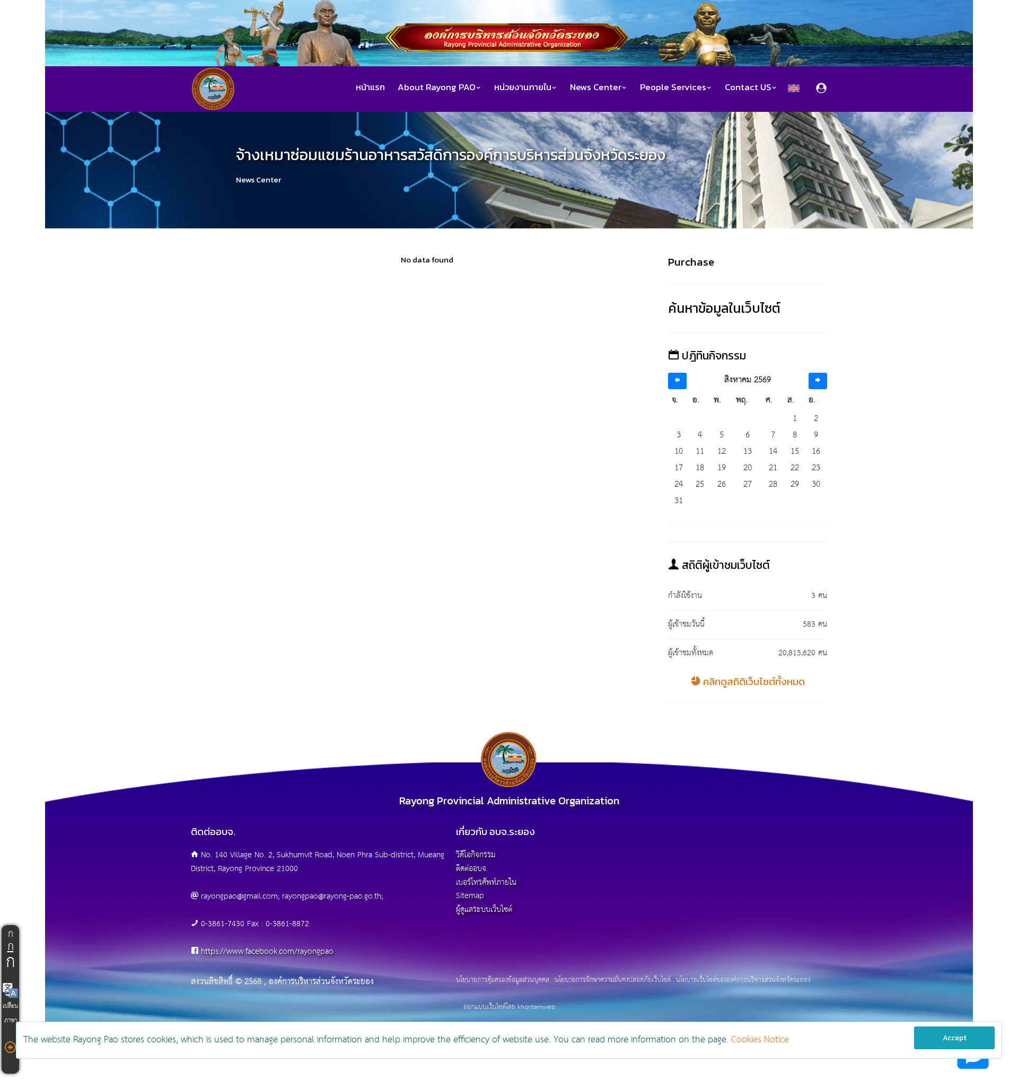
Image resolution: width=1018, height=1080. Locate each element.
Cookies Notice (760, 1040)
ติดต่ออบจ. (472, 869)
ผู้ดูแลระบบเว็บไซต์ (484, 909)
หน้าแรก (370, 87)
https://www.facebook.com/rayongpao (267, 951)
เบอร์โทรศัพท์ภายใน (486, 882)
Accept (955, 1037)
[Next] (818, 381)
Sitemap (470, 896)
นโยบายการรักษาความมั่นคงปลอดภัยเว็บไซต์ (613, 980)
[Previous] (677, 381)
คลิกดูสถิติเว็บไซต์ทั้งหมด (753, 681)
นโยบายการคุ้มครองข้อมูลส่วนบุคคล (502, 980)
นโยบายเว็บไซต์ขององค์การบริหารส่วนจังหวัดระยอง (743, 980)
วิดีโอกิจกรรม (476, 855)
